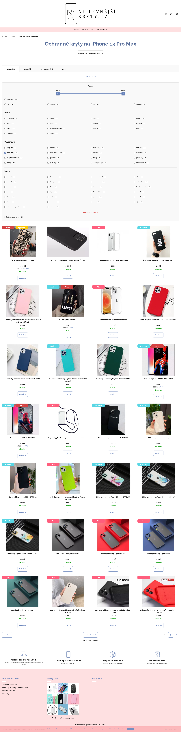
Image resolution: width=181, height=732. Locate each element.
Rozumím (130, 729)
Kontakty (5, 694)
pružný (97, 153)
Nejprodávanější (46, 69)
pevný (10, 163)
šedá (139, 128)
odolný (54, 148)
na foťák (140, 148)
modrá (10, 128)
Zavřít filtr (89, 76)
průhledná (11, 118)
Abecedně (66, 69)
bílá (95, 118)
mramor (54, 202)
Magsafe (11, 148)
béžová (140, 118)
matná (53, 133)
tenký (96, 158)
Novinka (54, 104)
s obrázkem (141, 182)
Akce (10, 104)
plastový (54, 163)
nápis (139, 177)
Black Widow (98, 192)
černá (53, 118)
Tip (95, 104)
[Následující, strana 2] (170, 635)
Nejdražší (27, 69)
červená (140, 124)
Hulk (9, 192)
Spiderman (55, 177)
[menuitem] (76, 29)
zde (124, 729)
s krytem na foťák (14, 158)
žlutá (10, 124)
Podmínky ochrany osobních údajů (15, 687)
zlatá (53, 124)
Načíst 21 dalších (90, 635)
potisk (97, 197)
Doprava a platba (8, 691)
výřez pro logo (99, 163)
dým (139, 202)
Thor (53, 187)
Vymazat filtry (89, 213)
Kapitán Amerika (143, 187)
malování (11, 182)
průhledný (141, 158)
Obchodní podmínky (9, 684)
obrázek (11, 187)
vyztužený (141, 153)
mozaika (140, 197)
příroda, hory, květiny (15, 207)
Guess (10, 197)
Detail (21, 278)
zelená (96, 128)
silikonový (98, 148)
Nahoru (8, 635)
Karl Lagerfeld (142, 163)
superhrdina (98, 182)
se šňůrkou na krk (57, 153)
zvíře (53, 197)
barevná (11, 133)
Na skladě (12, 99)
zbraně (140, 192)
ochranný (12, 153)
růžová (96, 124)
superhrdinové (99, 177)
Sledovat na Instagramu (64, 718)
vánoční (54, 207)
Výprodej (140, 104)
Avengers (54, 182)
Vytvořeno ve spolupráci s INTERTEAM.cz (90, 725)
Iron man (97, 187)
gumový (54, 158)
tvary (10, 202)
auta (96, 202)
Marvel (10, 177)
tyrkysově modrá (57, 128)
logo (53, 192)
